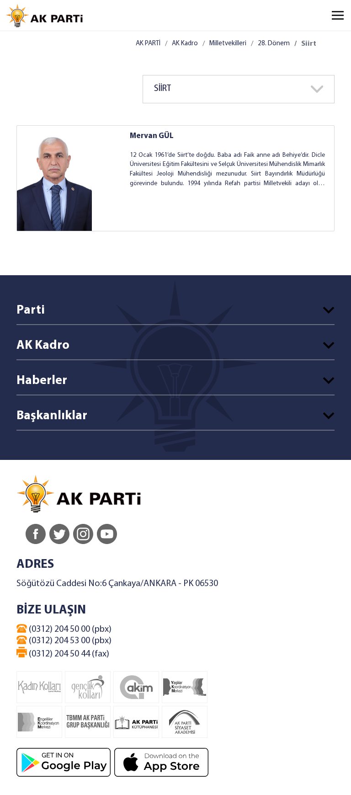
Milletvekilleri (227, 43)
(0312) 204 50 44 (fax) (68, 654)
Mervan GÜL (152, 136)
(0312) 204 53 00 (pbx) (69, 641)
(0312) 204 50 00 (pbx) (69, 629)
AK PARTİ (148, 43)
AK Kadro (185, 43)
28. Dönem (274, 43)
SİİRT (162, 89)
